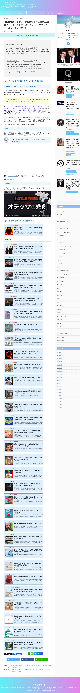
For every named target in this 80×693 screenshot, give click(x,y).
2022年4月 (59, 383)
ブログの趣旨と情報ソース (60, 13)
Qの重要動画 (20, 13)
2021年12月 (59, 395)
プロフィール (73, 13)
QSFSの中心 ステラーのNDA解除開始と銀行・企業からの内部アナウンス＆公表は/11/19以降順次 (73, 106)
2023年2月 (59, 371)
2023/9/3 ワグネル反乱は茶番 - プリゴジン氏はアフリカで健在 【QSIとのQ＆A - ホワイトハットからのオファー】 (73, 143)
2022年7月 (59, 380)
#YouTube (10, 61)
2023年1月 (59, 374)
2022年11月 (59, 377)
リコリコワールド (8, 2)
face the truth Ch (13, 176)
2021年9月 (59, 404)
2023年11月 (59, 352)
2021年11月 (59, 398)
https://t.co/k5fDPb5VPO (18, 68)
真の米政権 (33, 13)
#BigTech (16, 61)
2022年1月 (59, 392)
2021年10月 (59, 401)
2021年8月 (59, 407)
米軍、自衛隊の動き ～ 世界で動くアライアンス (46, 13)
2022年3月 (59, 386)
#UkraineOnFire (28, 61)
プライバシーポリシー (58, 681)
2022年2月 (59, 389)
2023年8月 (59, 359)
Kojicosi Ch (10, 179)
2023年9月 (59, 355)
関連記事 (8, 240)
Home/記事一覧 (6, 13)
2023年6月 (59, 362)
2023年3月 (59, 368)
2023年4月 (59, 365)
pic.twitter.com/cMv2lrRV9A (34, 68)
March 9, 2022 (31, 72)
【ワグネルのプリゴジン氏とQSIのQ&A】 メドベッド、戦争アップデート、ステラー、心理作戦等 (72, 124)
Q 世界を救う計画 (68, 82)
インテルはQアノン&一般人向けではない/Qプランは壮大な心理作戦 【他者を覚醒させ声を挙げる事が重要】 (73, 184)
